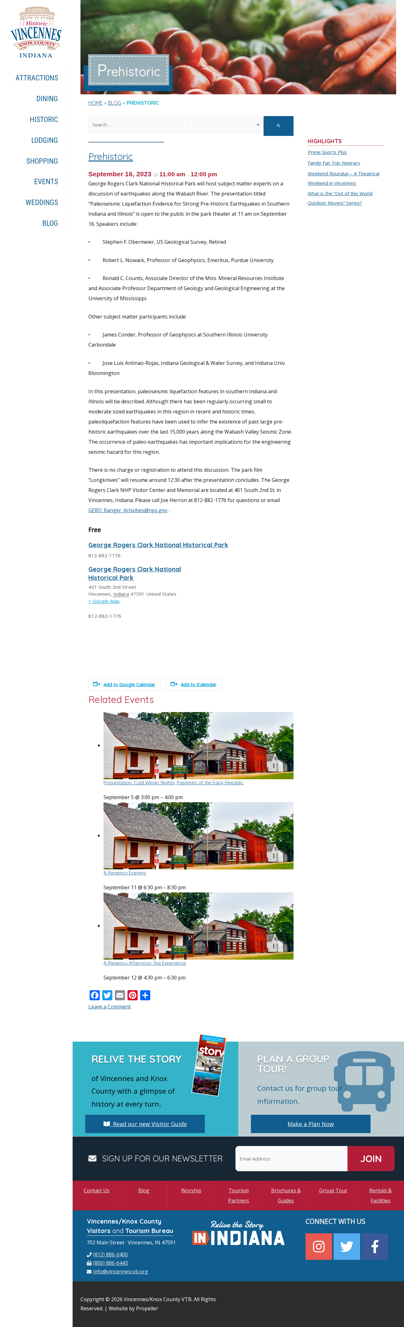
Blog (143, 1190)
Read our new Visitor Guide (148, 1124)
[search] (135, 124)
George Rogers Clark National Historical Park (158, 545)
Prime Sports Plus (327, 152)
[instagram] (320, 1246)
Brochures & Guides (286, 1195)
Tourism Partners (238, 1195)
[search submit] (279, 126)
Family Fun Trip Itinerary (334, 163)
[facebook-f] (376, 1246)
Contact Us (97, 1190)
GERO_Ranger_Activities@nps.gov (127, 510)
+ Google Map (104, 601)
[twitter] (348, 1246)
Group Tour (333, 1190)
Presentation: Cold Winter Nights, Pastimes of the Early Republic (173, 783)
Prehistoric (110, 156)
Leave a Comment (109, 1006)
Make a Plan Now (311, 1124)
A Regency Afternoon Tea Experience (145, 963)
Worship (191, 1190)
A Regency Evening (125, 873)
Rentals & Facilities (380, 1195)
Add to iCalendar (199, 684)
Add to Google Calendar (129, 684)
